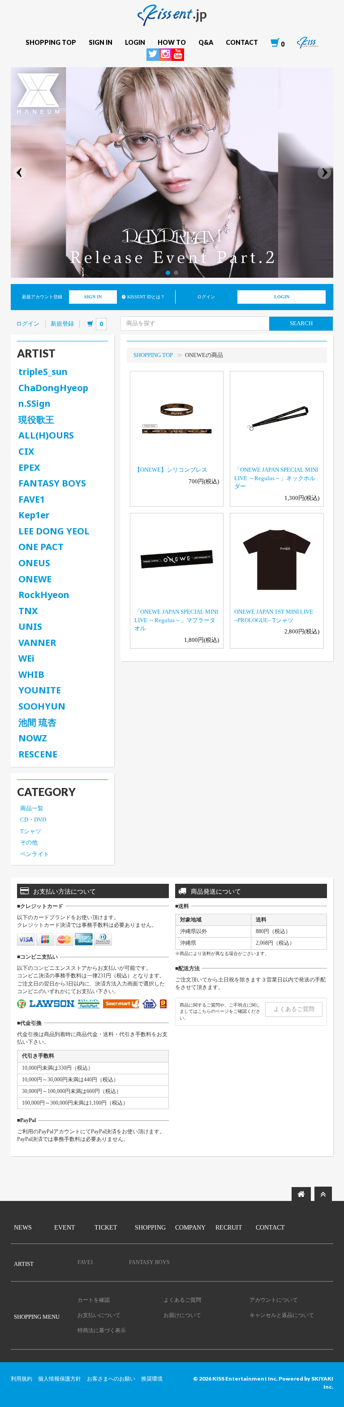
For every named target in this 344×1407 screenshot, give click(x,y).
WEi (26, 658)
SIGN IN (93, 296)
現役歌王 (36, 419)
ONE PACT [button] (41, 547)
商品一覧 (31, 808)
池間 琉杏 (37, 722)
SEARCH (301, 323)
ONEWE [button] (35, 579)
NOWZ (32, 738)
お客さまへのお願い (111, 1379)
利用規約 (21, 1379)
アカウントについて (273, 1300)
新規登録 (62, 323)
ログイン (27, 323)
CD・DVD (33, 819)
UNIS (30, 626)
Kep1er (34, 515)
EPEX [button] (29, 467)
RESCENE (37, 754)
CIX (26, 451)
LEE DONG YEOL (54, 531)
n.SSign (34, 403)
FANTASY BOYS (52, 483)
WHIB (31, 674)
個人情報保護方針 (59, 1379)
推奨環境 (152, 1379)
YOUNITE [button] (39, 690)
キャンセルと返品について (281, 1315)
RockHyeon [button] (43, 595)
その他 (29, 842)
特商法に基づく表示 (101, 1330)
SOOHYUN (41, 706)
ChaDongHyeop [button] (53, 388)
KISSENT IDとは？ (146, 296)
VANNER (37, 643)
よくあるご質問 (294, 1009)
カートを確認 (93, 1300)
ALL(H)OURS (46, 435)
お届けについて (182, 1315)
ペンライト (34, 854)
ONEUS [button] (34, 563)
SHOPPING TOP (153, 355)
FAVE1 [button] (31, 499)
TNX (28, 611)
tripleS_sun (43, 372)
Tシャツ (30, 831)
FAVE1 (85, 1262)
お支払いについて (98, 1315)
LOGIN (281, 296)
